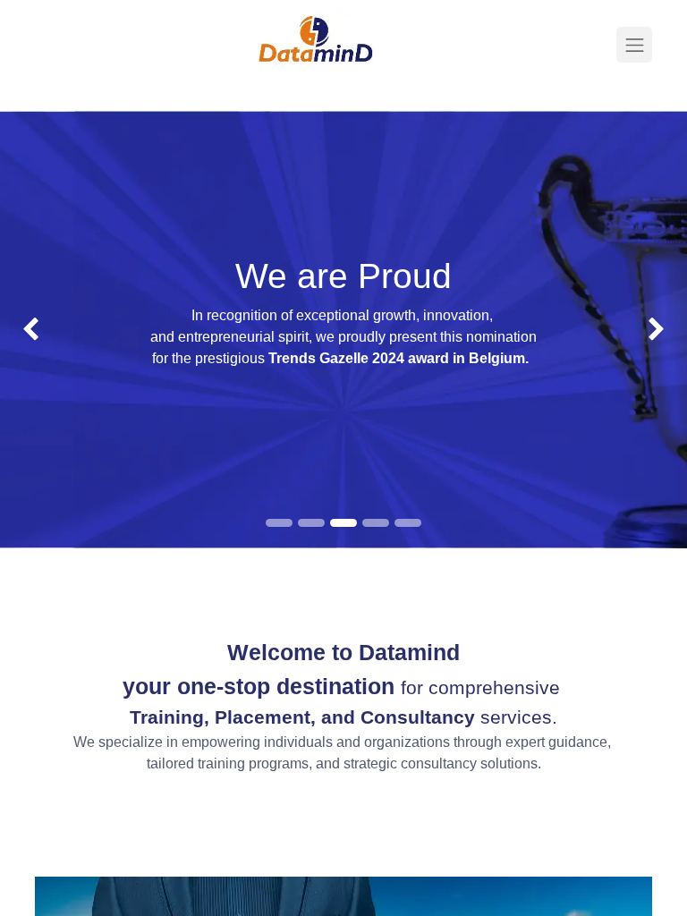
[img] (27, 329)
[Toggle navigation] (634, 45)
